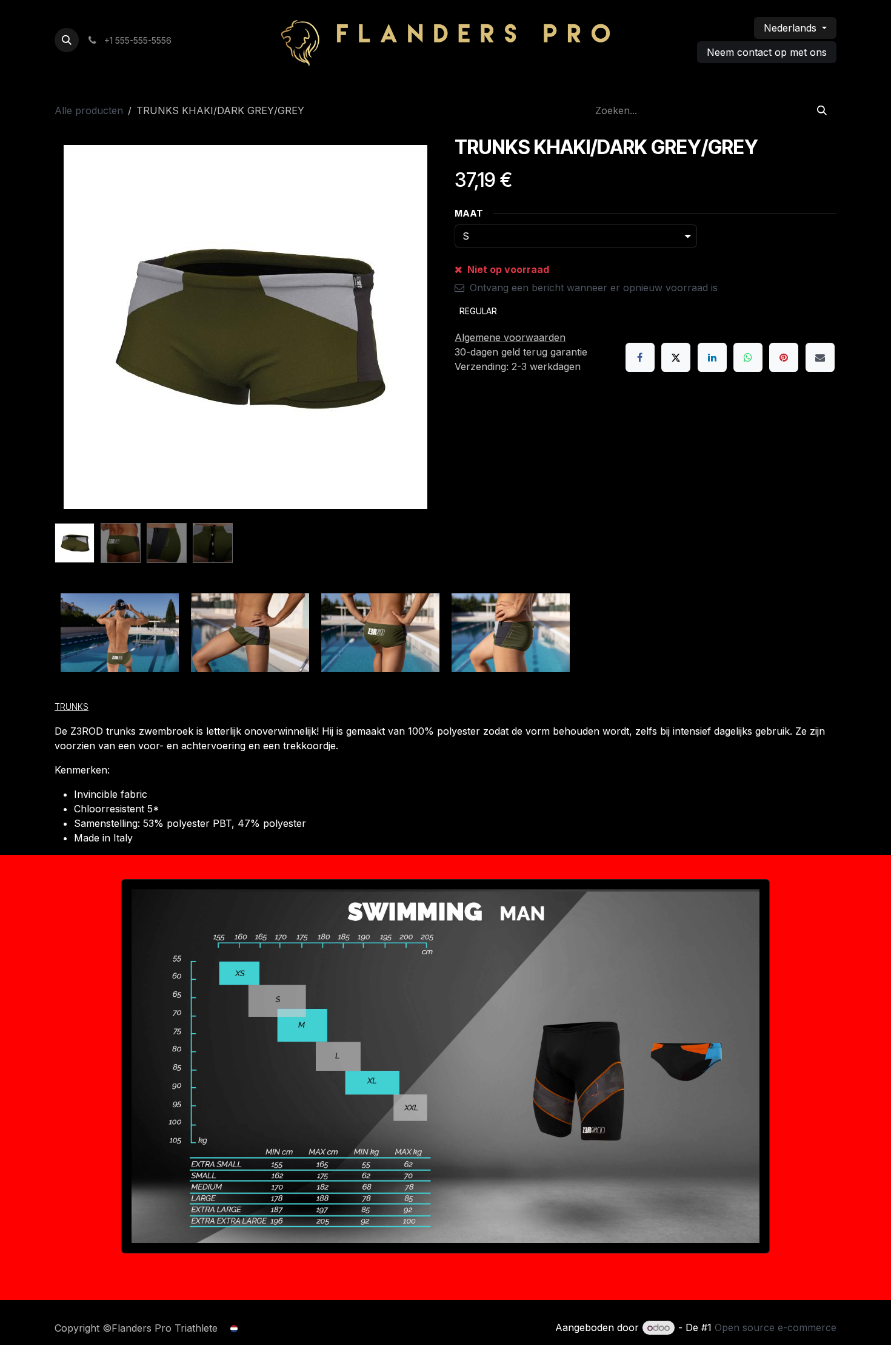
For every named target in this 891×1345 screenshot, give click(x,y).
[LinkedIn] (712, 357)
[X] (675, 357)
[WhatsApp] (748, 357)
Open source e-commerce (775, 1327)
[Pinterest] (783, 357)
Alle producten (89, 110)
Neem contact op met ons (767, 52)
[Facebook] (640, 357)
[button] (67, 40)
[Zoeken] (821, 110)
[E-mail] (820, 357)
